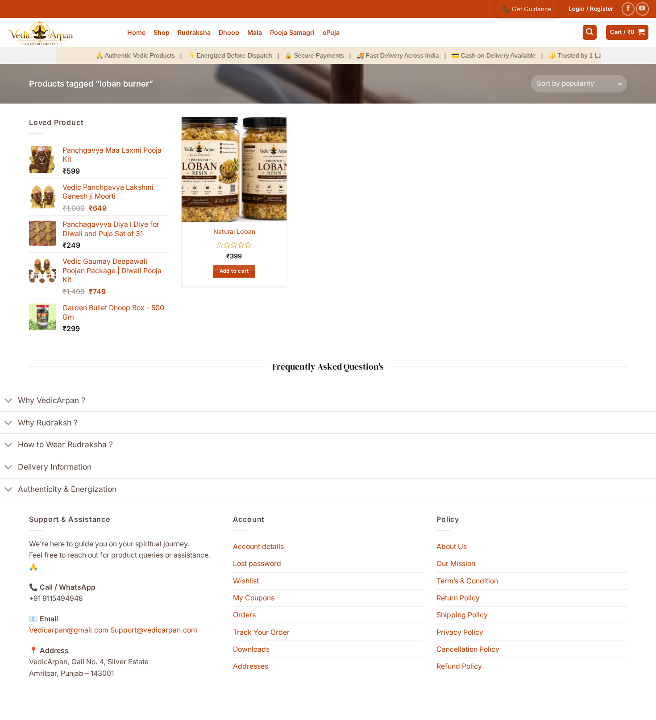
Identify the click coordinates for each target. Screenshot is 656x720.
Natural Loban (234, 231)
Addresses (250, 666)
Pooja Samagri (292, 32)
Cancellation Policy (467, 649)
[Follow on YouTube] (642, 8)
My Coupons (253, 598)
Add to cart (234, 271)
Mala (254, 32)
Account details (258, 546)
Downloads (251, 649)
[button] (591, 9)
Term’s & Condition (467, 581)
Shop (162, 32)
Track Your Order (261, 632)
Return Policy (458, 598)
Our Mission (455, 563)
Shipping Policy (462, 615)
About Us (451, 546)
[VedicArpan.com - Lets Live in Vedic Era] (60, 32)
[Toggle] (8, 401)
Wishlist (246, 581)
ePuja (331, 32)
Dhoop (229, 32)
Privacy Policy (459, 632)
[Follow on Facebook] (628, 8)
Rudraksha (194, 32)
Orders (244, 615)
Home (136, 32)
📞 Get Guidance (526, 8)
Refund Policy (459, 666)
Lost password (257, 563)
